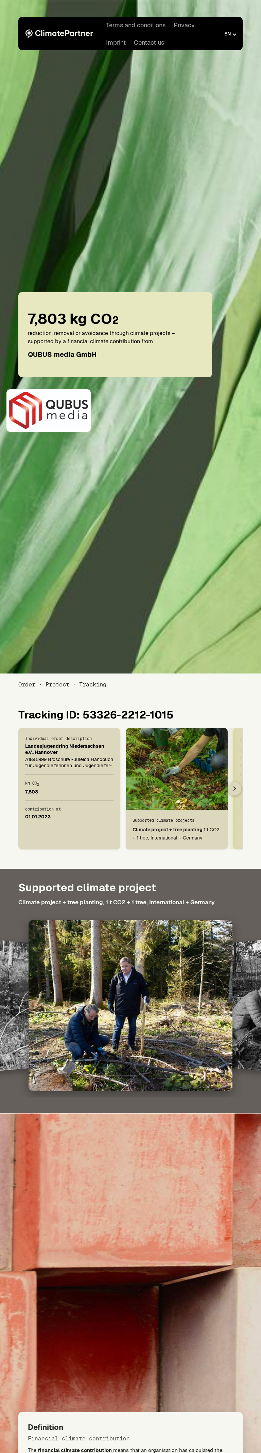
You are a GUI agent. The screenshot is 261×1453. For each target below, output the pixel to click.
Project (57, 684)
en (227, 34)
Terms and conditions (136, 25)
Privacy (184, 25)
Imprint (116, 42)
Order (26, 684)
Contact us (149, 42)
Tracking (92, 684)
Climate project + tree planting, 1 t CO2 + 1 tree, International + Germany (116, 902)
